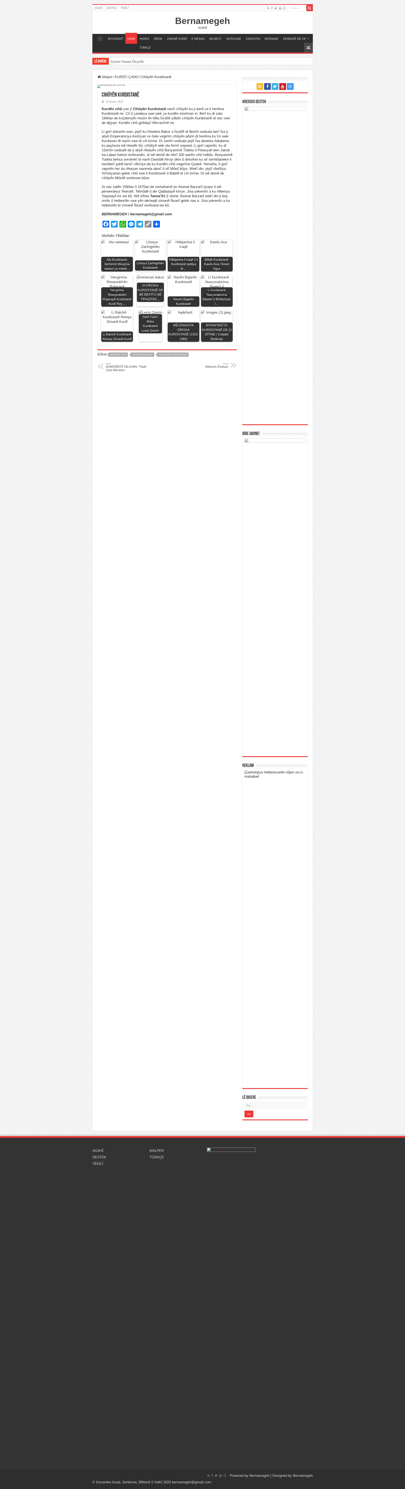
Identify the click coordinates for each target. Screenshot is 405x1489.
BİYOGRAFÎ (115, 38)
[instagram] (284, 8)
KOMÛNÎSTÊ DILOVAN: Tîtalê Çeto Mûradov (126, 367)
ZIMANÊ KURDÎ (177, 38)
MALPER (99, 38)
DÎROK (158, 38)
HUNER (144, 38)
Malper (107, 77)
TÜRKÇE (145, 47)
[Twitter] (276, 8)
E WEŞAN (198, 38)
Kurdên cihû (118, 354)
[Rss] (268, 8)
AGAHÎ (98, 8)
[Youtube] (280, 8)
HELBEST (215, 38)
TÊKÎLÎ (124, 8)
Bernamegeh (202, 21)
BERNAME (271, 38)
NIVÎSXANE (233, 38)
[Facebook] (272, 8)
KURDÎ (120, 77)
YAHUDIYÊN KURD (142, 354)
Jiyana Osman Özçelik (128, 62)
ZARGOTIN (253, 38)
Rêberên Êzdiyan (216, 365)
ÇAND (131, 38)
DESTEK (112, 8)
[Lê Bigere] (309, 8)
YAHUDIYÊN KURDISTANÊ (173, 354)
